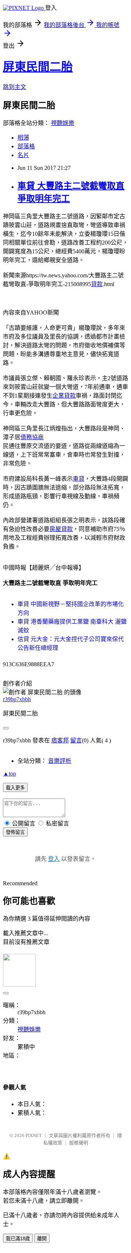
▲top (9, 773)
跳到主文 (14, 87)
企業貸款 (64, 396)
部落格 (26, 146)
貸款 (97, 284)
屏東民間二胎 (38, 66)
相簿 (23, 137)
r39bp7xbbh (17, 699)
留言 (76, 740)
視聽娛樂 (62, 123)
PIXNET (33, 1135)
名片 (23, 155)
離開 (42, 1238)
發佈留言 (15, 832)
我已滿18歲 (18, 1238)
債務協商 (32, 437)
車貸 (78, 479)
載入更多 (15, 788)
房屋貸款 (61, 529)
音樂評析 (59, 761)
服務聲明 (78, 1142)
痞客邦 (60, 740)
